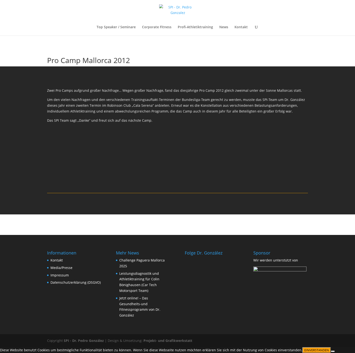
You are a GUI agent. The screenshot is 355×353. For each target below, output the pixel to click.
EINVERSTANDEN (316, 350)
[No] (333, 351)
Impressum (59, 275)
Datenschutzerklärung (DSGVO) (75, 282)
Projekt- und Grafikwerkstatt (167, 340)
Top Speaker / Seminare (116, 27)
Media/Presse (61, 267)
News (223, 27)
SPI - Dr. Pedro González (84, 340)
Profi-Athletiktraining (195, 27)
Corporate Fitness (156, 27)
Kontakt (241, 27)
